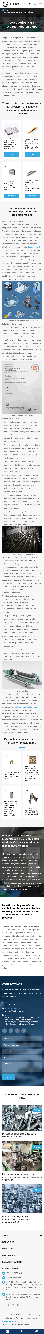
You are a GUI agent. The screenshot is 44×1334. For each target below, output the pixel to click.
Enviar (9, 1077)
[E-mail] (7, 1331)
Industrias (15, 10)
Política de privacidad (20, 1324)
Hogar (7, 10)
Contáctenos (10, 1268)
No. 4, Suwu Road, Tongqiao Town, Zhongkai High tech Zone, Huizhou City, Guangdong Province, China (23, 1296)
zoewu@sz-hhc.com (14, 1011)
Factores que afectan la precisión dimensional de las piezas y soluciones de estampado (22, 1177)
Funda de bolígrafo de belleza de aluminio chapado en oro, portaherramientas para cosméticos (32, 144)
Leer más (10, 154)
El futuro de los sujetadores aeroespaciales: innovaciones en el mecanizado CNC (18, 1219)
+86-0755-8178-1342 (14, 1005)
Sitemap (5, 1324)
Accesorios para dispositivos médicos (18, 12)
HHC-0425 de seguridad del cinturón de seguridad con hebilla (9, 185)
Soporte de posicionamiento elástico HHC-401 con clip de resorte (32, 811)
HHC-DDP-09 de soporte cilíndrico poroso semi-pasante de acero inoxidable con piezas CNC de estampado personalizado (10, 808)
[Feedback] (36, 1331)
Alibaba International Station (13, 1321)
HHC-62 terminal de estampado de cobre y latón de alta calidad (11, 775)
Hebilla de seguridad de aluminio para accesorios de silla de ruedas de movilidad (11, 143)
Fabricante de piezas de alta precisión (25, 707)
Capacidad (8, 1242)
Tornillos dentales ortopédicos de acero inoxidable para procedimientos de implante (32, 185)
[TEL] (22, 1331)
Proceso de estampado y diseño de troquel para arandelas (19, 1135)
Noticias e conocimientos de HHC (22, 1096)
